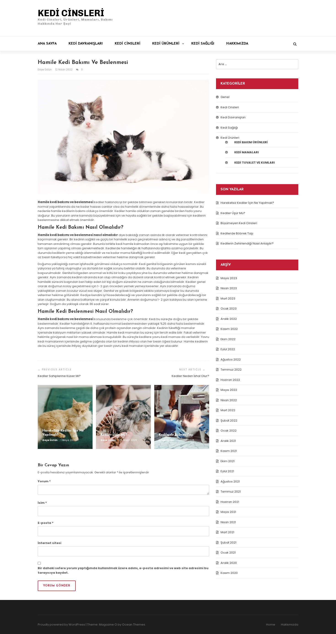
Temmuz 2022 (231, 369)
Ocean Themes (133, 624)
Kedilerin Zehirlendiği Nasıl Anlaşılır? (247, 243)
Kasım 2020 (229, 573)
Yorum (44, 481)
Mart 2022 (228, 410)
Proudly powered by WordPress (61, 624)
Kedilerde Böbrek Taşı (237, 233)
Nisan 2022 (229, 400)
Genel (225, 97)
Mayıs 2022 (229, 390)
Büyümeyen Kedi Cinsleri (239, 223)
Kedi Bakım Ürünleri (251, 142)
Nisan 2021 (228, 522)
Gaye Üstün (45, 69)
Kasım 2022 (229, 329)
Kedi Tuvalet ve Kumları (254, 162)
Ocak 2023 (229, 308)
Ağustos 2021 (230, 481)
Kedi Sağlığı (202, 43)
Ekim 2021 (228, 461)
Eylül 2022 (228, 349)
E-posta (45, 523)
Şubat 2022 (229, 420)
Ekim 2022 (228, 339)
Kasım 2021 (229, 451)
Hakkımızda (237, 43)
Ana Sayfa (47, 43)
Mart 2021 (227, 532)
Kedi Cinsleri (127, 43)
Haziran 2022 (230, 380)
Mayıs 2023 (229, 278)
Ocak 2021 (228, 552)
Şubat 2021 (228, 542)
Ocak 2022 (229, 430)
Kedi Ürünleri (165, 43)
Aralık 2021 (228, 441)
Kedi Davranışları (86, 43)
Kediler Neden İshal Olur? (190, 376)
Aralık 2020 (229, 563)
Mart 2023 (228, 298)
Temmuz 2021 (231, 491)
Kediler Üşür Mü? (233, 213)
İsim (42, 503)
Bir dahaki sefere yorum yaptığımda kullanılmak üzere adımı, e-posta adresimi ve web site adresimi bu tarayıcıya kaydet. (123, 570)
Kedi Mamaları (246, 152)
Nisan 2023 (229, 288)
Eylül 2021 (227, 471)
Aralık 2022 (229, 319)
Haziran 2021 (230, 502)
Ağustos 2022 (231, 359)
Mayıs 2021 (228, 512)
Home (270, 624)
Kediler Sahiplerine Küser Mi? (59, 376)
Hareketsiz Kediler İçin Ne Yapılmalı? (247, 203)
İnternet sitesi (49, 543)
